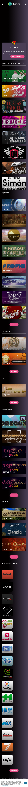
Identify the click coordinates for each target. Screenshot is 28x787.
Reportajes (5, 193)
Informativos (6, 331)
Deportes (5, 378)
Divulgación (5, 501)
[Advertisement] (14, 23)
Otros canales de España (10, 563)
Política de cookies (4, 785)
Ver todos (14, 324)
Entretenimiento (7, 409)
